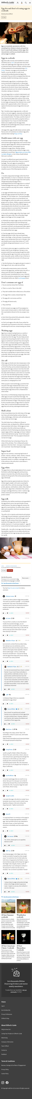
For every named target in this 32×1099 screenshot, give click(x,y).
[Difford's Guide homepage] (8, 3)
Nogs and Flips (18, 133)
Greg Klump (9, 749)
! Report (27, 613)
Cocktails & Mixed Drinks (11, 566)
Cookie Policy (5, 1073)
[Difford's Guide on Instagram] (3, 1083)
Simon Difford (11, 709)
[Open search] (26, 3)
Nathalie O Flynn (10, 640)
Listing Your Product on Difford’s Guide (11, 1033)
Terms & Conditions (8, 1061)
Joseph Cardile (10, 796)
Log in (3, 1006)
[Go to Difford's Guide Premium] (22, 3)
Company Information (7, 1042)
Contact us (4, 1050)
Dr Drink (8, 618)
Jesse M (8, 814)
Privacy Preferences (6, 1014)
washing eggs (22, 278)
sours (12, 62)
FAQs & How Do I (6, 1029)
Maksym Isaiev (10, 596)
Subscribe (10, 570)
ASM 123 (8, 850)
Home (2, 566)
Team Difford (5, 1046)
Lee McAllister (10, 775)
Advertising (4, 1037)
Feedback (4, 1054)
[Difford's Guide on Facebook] (8, 1083)
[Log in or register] (18, 3)
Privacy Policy (5, 1069)
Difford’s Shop (5, 1018)
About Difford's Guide (8, 1025)
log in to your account (13, 588)
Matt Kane (9, 729)
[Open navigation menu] (30, 3)
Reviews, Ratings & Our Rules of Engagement (13, 1065)
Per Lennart (10, 836)
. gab (7, 694)
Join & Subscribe (5, 1010)
